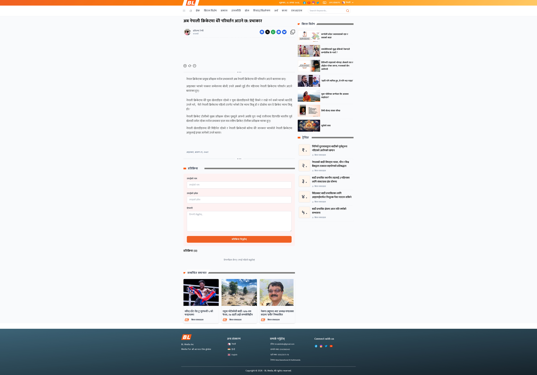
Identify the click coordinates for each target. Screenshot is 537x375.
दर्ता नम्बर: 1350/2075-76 (279, 354)
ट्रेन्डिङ (305, 137)
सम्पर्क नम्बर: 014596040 (280, 349)
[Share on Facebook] (262, 32)
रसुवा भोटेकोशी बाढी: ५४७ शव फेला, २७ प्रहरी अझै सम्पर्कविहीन (238, 313)
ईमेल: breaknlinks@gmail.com (282, 344)
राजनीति (236, 10)
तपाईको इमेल (192, 193)
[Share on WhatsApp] (273, 32)
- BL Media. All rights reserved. (277, 371)
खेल (247, 10)
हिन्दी (233, 349)
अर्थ (276, 10)
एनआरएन (296, 10)
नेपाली (348, 2)
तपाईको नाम (192, 178)
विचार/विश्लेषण (261, 10)
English (234, 354)
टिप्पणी (190, 208)
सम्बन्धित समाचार (197, 272)
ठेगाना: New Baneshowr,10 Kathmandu (285, 360)
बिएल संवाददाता (197, 319)
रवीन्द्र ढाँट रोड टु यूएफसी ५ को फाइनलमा (199, 313)
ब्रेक (198, 10)
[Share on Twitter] (267, 32)
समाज (224, 10)
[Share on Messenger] (278, 32)
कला (284, 10)
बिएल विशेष (210, 10)
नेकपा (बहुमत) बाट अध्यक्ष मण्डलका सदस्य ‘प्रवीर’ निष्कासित (277, 313)
